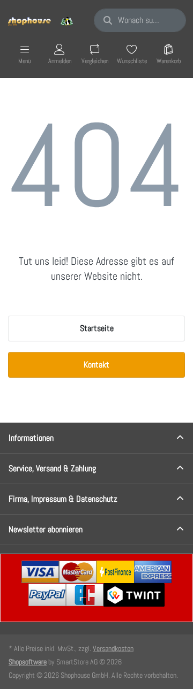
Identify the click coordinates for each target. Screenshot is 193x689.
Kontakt (96, 364)
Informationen (31, 437)
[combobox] (140, 20)
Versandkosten (113, 648)
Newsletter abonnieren (46, 529)
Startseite (97, 328)
